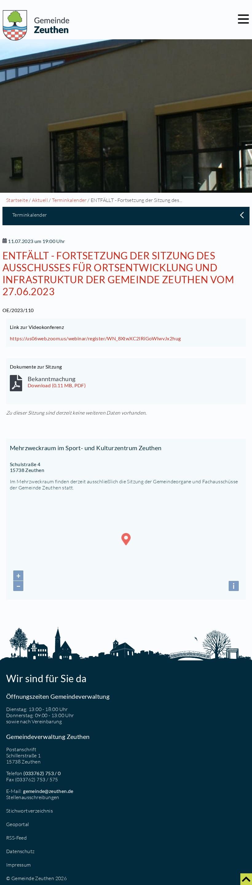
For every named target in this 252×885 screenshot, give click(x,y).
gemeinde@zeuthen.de (48, 791)
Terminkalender (69, 200)
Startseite (17, 200)
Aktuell (40, 200)
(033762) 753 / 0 (42, 773)
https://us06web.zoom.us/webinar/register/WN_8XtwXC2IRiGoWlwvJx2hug (95, 338)
